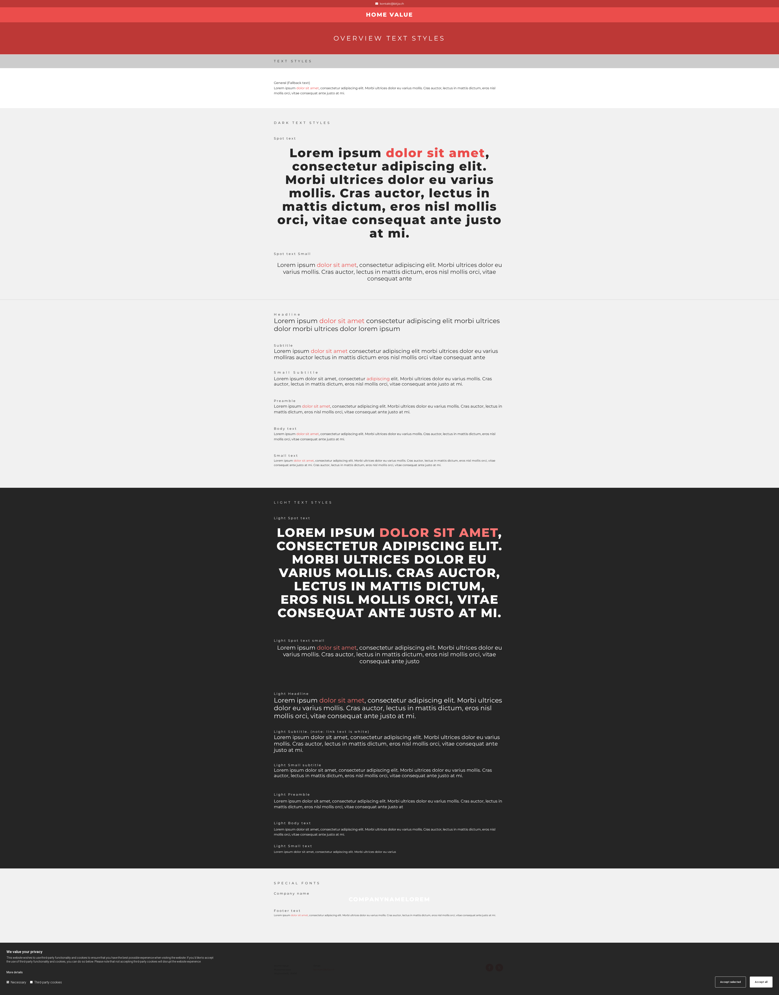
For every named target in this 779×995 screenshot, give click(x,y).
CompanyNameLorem (389, 899)
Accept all (761, 981)
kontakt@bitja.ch (392, 3)
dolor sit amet (307, 88)
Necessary (18, 982)
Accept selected (730, 981)
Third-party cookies (48, 982)
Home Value (389, 14)
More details (14, 972)
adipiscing (378, 378)
